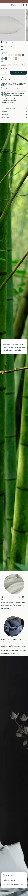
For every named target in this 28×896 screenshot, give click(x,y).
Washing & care (4, 111)
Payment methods (5, 114)
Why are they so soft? (6, 105)
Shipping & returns (5, 117)
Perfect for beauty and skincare (8, 108)
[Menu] (1, 5)
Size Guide (3, 68)
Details (2, 77)
